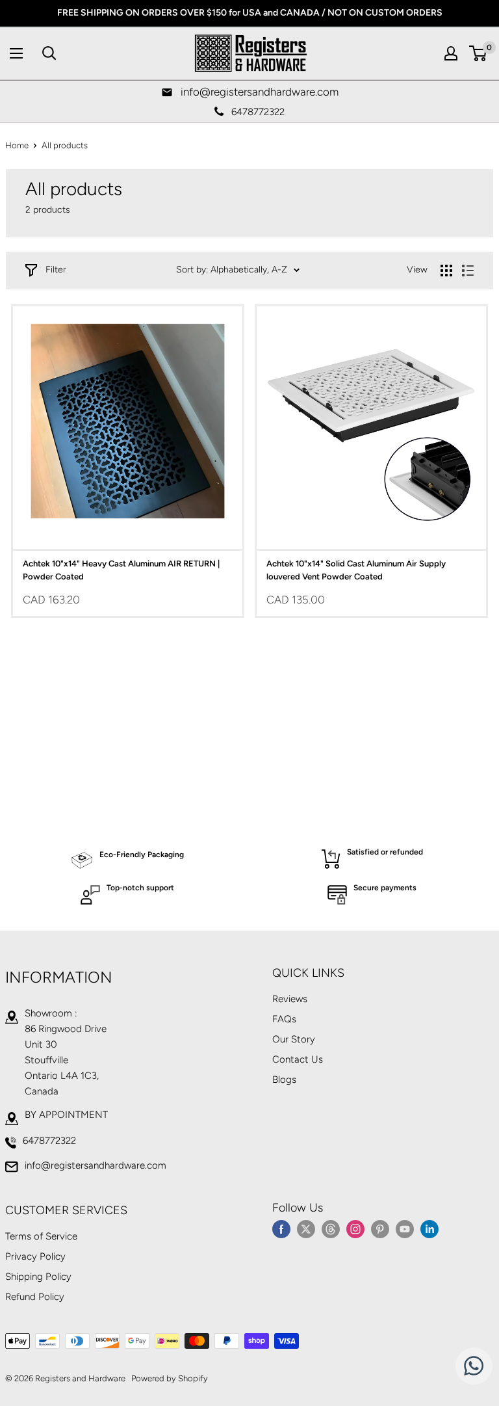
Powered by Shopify (169, 1378)
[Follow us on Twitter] (306, 1228)
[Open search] (49, 53)
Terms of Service (41, 1236)
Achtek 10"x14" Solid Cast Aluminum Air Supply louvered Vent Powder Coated (356, 570)
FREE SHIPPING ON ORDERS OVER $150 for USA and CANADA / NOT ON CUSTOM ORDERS (249, 12)
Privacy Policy (35, 1256)
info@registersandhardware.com (95, 1165)
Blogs (284, 1079)
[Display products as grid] (446, 270)
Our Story (293, 1039)
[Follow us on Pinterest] (380, 1228)
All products (65, 145)
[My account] (450, 53)
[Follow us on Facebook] (281, 1228)
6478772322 (49, 1141)
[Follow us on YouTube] (405, 1228)
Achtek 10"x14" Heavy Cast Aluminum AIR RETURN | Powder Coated (121, 570)
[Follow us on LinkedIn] (429, 1228)
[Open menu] (16, 53)
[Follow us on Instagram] (355, 1228)
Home (17, 145)
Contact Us (297, 1059)
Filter (55, 269)
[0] (478, 53)
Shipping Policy (38, 1276)
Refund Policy (34, 1297)
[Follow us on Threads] (331, 1228)
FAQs (284, 1019)
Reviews (289, 999)
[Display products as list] (468, 270)
